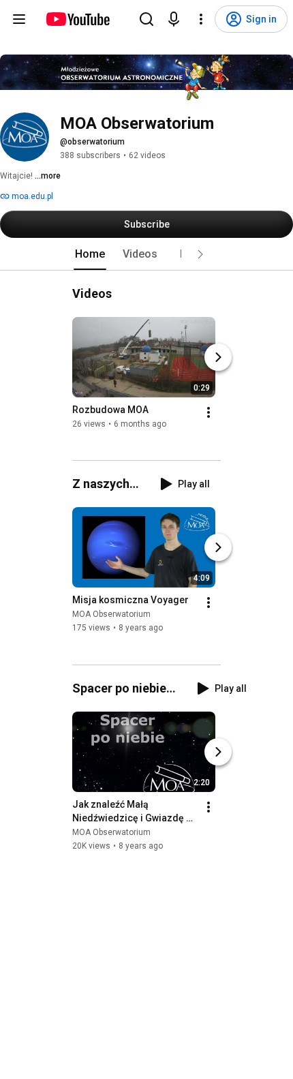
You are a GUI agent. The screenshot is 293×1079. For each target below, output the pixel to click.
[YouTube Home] (77, 19)
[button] (200, 254)
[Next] (218, 357)
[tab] (90, 254)
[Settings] (201, 19)
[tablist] (146, 254)
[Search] (146, 19)
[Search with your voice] (173, 19)
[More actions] (208, 412)
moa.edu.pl (31, 196)
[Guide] (19, 19)
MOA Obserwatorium (111, 615)
